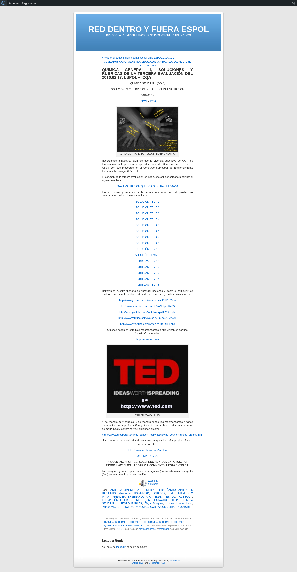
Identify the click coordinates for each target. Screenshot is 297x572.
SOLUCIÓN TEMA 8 (147, 243)
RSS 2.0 (120, 529)
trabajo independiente (179, 503)
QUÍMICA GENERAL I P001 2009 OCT (125, 522)
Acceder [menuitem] (13, 3)
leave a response (147, 529)
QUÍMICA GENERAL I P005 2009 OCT (124, 525)
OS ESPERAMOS (147, 456)
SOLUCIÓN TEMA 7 (147, 237)
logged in (121, 546)
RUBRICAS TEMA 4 (147, 279)
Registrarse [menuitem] (29, 3)
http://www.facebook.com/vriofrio (147, 450)
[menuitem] (3, 3)
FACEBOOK (185, 496)
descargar (125, 493)
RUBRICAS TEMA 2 (147, 267)
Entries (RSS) (138, 563)
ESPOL (143, 101)
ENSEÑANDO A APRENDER (146, 496)
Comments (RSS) (157, 563)
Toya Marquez (154, 503)
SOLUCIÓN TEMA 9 (147, 249)
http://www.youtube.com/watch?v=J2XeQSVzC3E (147, 318)
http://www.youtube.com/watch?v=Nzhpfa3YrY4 (147, 306)
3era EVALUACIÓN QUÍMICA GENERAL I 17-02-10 (147, 186)
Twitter (106, 507)
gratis (148, 500)
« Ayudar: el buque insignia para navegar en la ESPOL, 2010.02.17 (139, 57)
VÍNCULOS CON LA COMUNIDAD (156, 507)
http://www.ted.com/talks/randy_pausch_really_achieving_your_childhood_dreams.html (152, 434)
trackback (164, 529)
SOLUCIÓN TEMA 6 (147, 231)
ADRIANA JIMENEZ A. (125, 490)
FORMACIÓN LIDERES (117, 500)
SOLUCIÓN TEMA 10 (147, 255)
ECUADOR (158, 493)
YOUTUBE (184, 507)
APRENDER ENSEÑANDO (159, 490)
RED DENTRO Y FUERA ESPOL (148, 29)
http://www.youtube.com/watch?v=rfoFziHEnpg (147, 324)
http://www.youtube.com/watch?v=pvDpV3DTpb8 (147, 312)
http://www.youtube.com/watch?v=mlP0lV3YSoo (147, 300)
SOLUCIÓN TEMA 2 (147, 207)
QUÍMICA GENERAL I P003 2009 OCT (169, 522)
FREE (138, 500)
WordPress (175, 560)
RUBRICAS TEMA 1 (147, 261)
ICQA (153, 101)
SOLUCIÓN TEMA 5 (147, 225)
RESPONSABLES (131, 503)
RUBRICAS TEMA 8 (147, 284)
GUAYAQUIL (161, 500)
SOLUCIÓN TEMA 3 (147, 213)
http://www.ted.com (147, 339)
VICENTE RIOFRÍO (122, 507)
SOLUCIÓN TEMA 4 (147, 219)
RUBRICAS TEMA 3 (147, 273)
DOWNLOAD (141, 493)
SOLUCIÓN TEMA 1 (147, 201)
